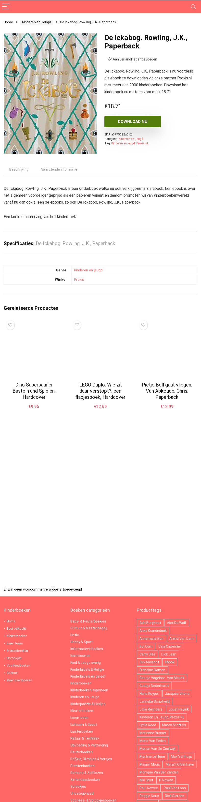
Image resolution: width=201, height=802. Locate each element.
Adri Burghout (150, 623)
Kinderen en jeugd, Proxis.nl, (130, 143)
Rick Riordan (174, 796)
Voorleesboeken (18, 665)
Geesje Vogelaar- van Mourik (161, 678)
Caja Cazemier (169, 646)
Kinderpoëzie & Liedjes (87, 704)
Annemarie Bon (151, 638)
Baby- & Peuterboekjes (88, 621)
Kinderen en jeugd (88, 270)
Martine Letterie (152, 756)
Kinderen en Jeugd (36, 22)
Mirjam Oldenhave (180, 764)
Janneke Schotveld (154, 701)
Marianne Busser (152, 733)
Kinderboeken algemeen (89, 690)
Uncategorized (82, 793)
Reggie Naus (149, 796)
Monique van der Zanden (159, 772)
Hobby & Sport (81, 642)
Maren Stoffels (174, 725)
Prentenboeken (17, 651)
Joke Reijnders (151, 709)
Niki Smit (146, 780)
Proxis (79, 280)
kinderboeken (80, 683)
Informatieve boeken (86, 649)
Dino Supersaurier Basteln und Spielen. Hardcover (34, 391)
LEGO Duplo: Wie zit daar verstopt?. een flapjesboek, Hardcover (100, 391)
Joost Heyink (178, 709)
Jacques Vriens (177, 694)
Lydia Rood (147, 725)
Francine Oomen (152, 670)
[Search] (193, 6)
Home (8, 22)
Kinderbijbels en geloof (88, 676)
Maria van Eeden (152, 741)
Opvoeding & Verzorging (89, 745)
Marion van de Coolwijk (157, 749)
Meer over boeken (19, 680)
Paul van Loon (175, 788)
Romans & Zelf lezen (86, 773)
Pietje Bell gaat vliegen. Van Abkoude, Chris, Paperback (167, 391)
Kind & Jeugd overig (85, 663)
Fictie (74, 635)
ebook (170, 662)
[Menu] (6, 6)
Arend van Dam (181, 638)
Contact (12, 673)
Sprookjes (14, 658)
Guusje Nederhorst (154, 686)
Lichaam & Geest (83, 725)
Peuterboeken (81, 752)
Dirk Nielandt (149, 662)
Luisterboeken (81, 731)
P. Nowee (166, 780)
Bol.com (145, 646)
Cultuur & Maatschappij (88, 628)
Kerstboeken (80, 656)
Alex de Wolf (176, 623)
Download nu (132, 121)
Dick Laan (168, 654)
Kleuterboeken (17, 636)
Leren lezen (15, 643)
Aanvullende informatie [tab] (59, 169)
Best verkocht (16, 628)
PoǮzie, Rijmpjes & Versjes (91, 759)
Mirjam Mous (149, 764)
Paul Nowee (148, 788)
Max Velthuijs (181, 756)
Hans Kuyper (149, 694)
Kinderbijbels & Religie (87, 669)
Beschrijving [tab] (18, 169)
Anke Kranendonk (153, 631)
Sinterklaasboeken (85, 780)
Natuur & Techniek (84, 738)
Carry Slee (147, 654)
